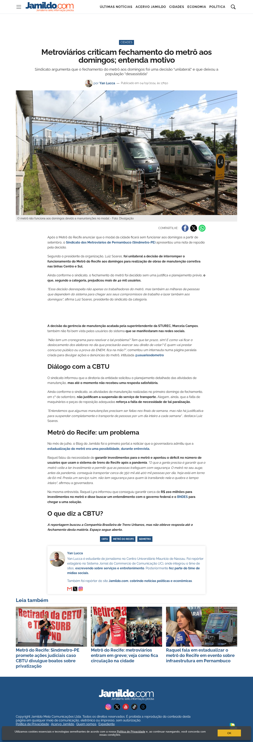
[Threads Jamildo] (144, 706)
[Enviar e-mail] (69, 589)
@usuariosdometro (149, 355)
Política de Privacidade (32, 724)
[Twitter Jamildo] (118, 706)
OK (229, 733)
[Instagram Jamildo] (109, 706)
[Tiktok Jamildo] (135, 706)
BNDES (182, 497)
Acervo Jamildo (151, 7)
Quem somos (86, 724)
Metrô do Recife (123, 539)
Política (217, 7)
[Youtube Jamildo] (127, 706)
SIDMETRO (145, 539)
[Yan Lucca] (75, 589)
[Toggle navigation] (19, 7)
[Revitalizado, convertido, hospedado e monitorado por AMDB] (233, 726)
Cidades (176, 7)
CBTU (105, 539)
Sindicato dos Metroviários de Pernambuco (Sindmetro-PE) (111, 242)
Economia (196, 7)
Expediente (106, 724)
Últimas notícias (116, 7)
